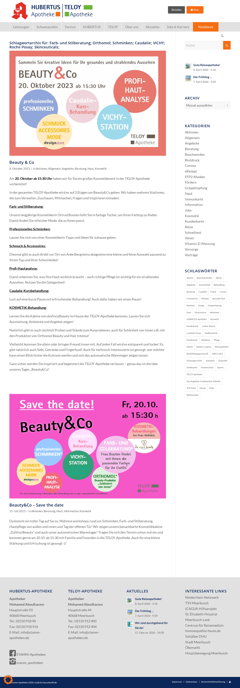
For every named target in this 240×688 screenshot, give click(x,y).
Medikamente (211, 333)
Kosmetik (101, 168)
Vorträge (191, 255)
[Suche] (222, 36)
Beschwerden (195, 154)
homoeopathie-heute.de (202, 631)
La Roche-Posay (194, 333)
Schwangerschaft (194, 360)
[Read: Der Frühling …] (188, 78)
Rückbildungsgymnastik (197, 353)
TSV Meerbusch (196, 603)
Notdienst (205, 340)
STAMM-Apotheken (31, 654)
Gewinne (191, 305)
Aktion (219, 278)
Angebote (68, 168)
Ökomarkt (192, 647)
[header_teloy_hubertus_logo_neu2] (51, 11)
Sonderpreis (192, 367)
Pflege (217, 340)
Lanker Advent (208, 326)
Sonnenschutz (207, 367)
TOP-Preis (191, 388)
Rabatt (190, 347)
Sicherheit (222, 360)
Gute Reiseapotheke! (206, 65)
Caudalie (203, 292)
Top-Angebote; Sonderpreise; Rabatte (203, 381)
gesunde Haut (218, 298)
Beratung (80, 168)
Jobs (188, 210)
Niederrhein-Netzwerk (202, 597)
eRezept (191, 171)
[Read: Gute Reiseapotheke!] (188, 66)
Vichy (211, 388)
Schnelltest (193, 232)
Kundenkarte (194, 221)
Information (71, 511)
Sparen (220, 367)
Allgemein (54, 168)
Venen (189, 238)
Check (213, 292)
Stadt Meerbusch (197, 642)
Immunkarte (194, 199)
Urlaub (203, 388)
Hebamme (214, 312)
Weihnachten (193, 395)
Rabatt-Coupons (203, 347)
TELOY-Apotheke (194, 374)
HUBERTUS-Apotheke (197, 319)
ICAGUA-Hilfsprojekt (201, 609)
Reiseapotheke (222, 347)
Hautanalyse (200, 312)
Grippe (201, 305)
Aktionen (41, 168)
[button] (8, 679)
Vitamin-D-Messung (200, 244)
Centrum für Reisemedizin (204, 625)
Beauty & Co (21, 162)
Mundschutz (192, 340)
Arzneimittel (204, 285)
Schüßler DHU (196, 636)
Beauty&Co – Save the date (36, 505)
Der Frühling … (202, 77)
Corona (190, 165)
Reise (189, 227)
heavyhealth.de (50, 682)
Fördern (190, 182)
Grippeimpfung (196, 188)
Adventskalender (204, 278)
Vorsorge (191, 249)
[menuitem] (21, 27)
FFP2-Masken (195, 177)
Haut (91, 168)
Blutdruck (192, 160)
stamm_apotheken (29, 663)
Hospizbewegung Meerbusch (206, 653)
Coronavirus (192, 298)
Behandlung (219, 285)
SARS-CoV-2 (217, 353)
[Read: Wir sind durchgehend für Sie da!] (130, 624)
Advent (190, 278)
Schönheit (210, 360)
